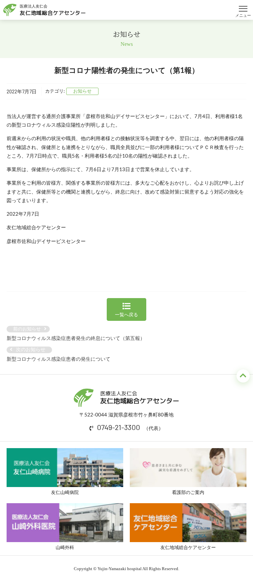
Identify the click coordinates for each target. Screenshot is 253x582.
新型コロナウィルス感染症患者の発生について (58, 359)
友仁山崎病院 (65, 492)
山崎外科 (65, 547)
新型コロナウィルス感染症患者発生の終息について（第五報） (76, 338)
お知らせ (82, 91)
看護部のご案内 (188, 492)
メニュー (243, 6)
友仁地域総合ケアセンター (188, 547)
